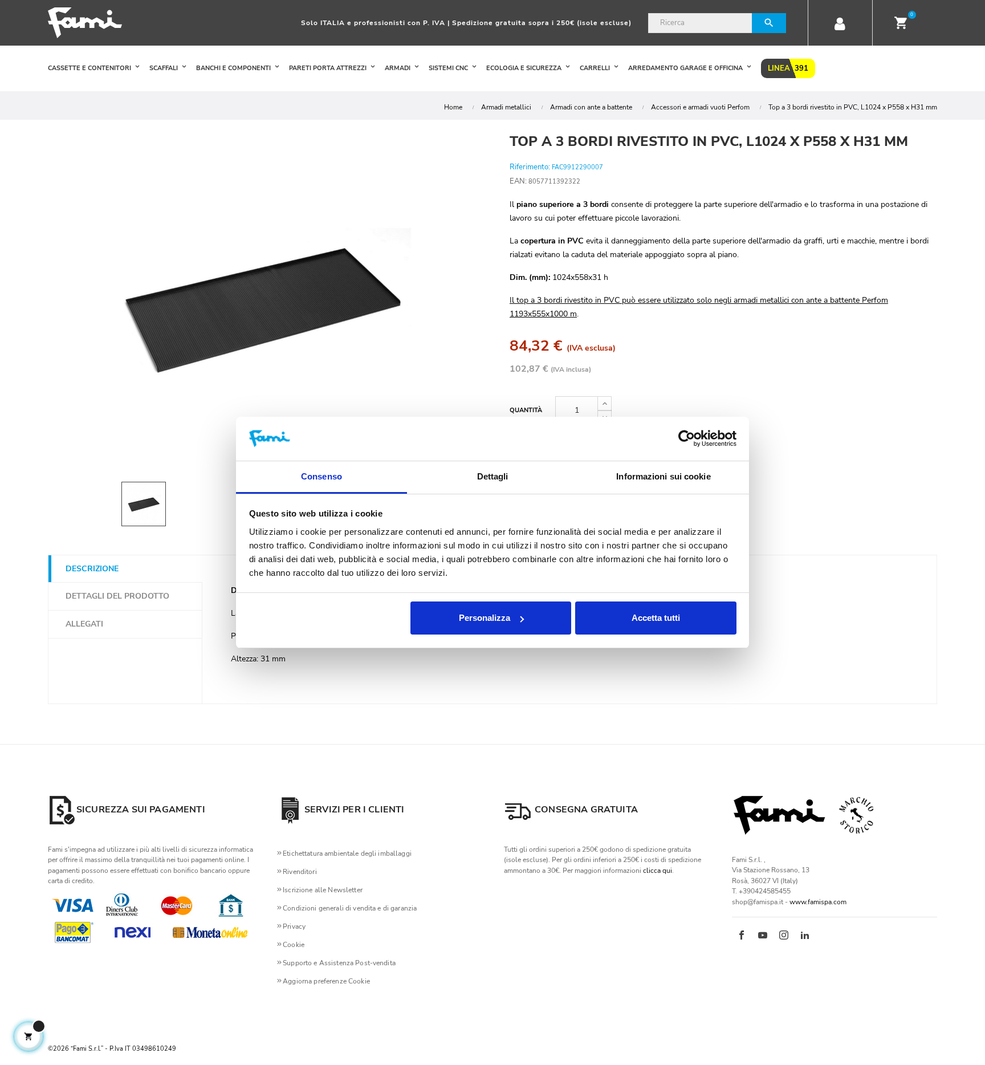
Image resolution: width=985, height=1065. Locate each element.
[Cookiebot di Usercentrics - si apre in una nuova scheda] (686, 439)
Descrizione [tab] (92, 568)
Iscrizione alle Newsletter (323, 890)
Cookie (293, 944)
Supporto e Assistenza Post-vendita (339, 963)
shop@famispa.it (757, 902)
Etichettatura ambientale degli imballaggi (347, 853)
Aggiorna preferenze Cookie (326, 981)
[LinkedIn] (804, 936)
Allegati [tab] (84, 624)
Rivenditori (300, 871)
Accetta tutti (656, 618)
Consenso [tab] (321, 476)
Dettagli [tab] (492, 476)
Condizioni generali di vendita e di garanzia (350, 908)
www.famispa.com (817, 902)
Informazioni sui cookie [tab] (663, 476)
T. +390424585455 (761, 891)
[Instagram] (783, 936)
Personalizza (484, 618)
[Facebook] (741, 936)
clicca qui (657, 870)
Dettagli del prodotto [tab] (117, 596)
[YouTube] (762, 936)
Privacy (294, 926)
